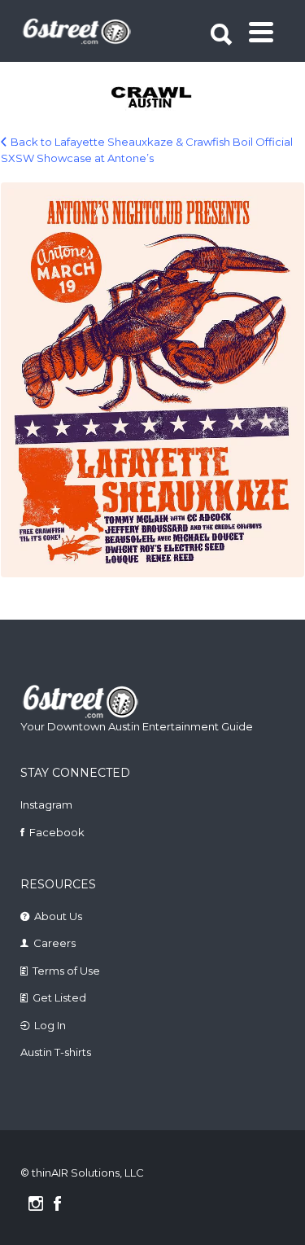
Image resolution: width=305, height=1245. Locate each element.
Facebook (57, 832)
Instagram (46, 804)
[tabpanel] (154, 98)
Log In (50, 1025)
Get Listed (59, 997)
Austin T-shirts (55, 1052)
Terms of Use (66, 970)
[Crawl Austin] (154, 98)
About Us (58, 916)
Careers (54, 942)
